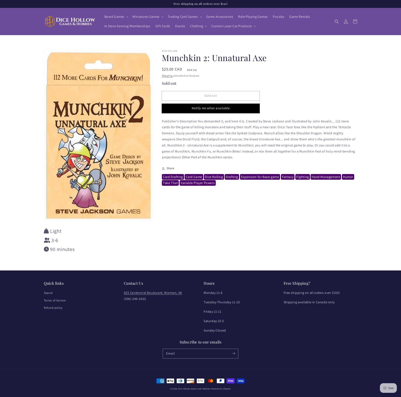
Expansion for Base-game (260, 177)
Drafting (232, 177)
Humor (348, 177)
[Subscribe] (233, 353)
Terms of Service (55, 300)
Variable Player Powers (198, 183)
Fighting (302, 177)
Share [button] (170, 168)
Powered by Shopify (221, 388)
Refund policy (53, 308)
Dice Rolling (214, 177)
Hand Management (326, 177)
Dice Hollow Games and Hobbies (194, 388)
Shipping (167, 75)
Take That (170, 183)
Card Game (194, 177)
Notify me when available (211, 108)
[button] (116, 17)
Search (48, 293)
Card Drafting (173, 177)
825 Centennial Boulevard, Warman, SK (153, 293)
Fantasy (287, 177)
